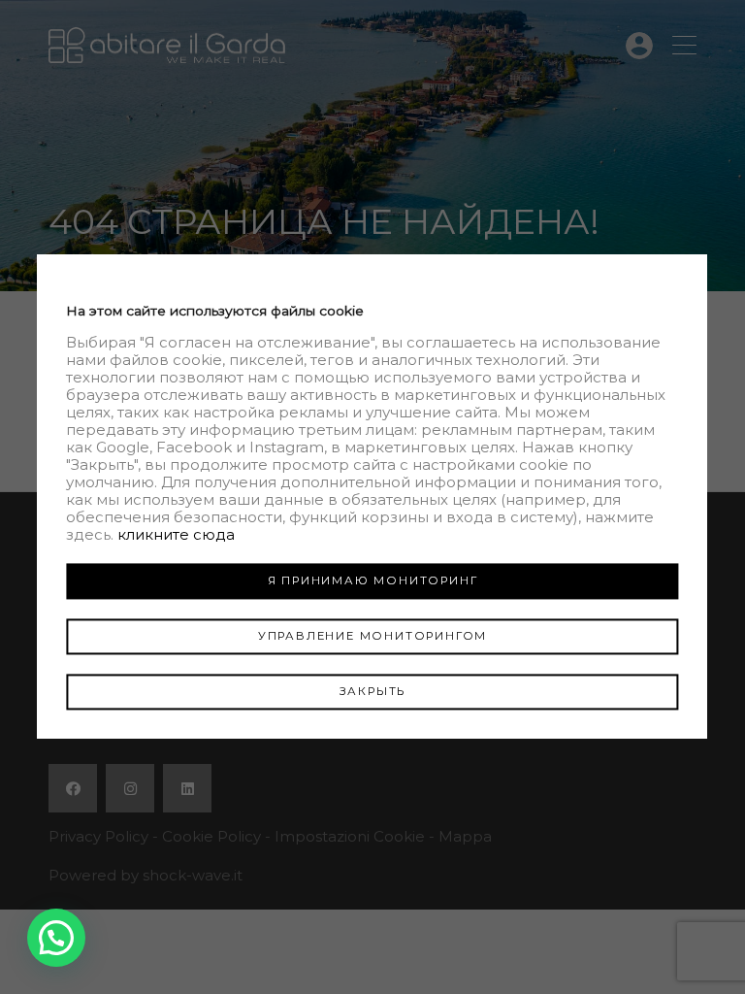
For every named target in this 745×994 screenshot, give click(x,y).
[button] (56, 938)
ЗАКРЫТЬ (373, 691)
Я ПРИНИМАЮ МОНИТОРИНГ (373, 580)
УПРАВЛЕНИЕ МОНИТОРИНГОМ (372, 636)
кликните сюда (176, 534)
